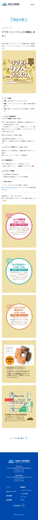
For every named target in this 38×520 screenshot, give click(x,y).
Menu (32, 4)
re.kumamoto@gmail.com (11, 187)
